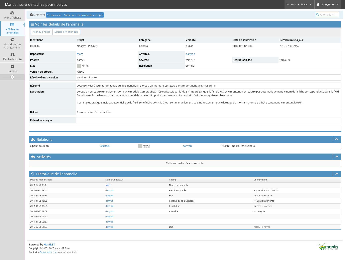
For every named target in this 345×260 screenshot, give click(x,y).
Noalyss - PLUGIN (297, 4)
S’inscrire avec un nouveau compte (83, 15)
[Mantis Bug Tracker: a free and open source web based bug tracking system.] (328, 246)
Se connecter (54, 15)
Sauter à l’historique (66, 31)
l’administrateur (48, 251)
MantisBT (49, 244)
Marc (80, 54)
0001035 (104, 146)
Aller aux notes (41, 31)
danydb (190, 54)
